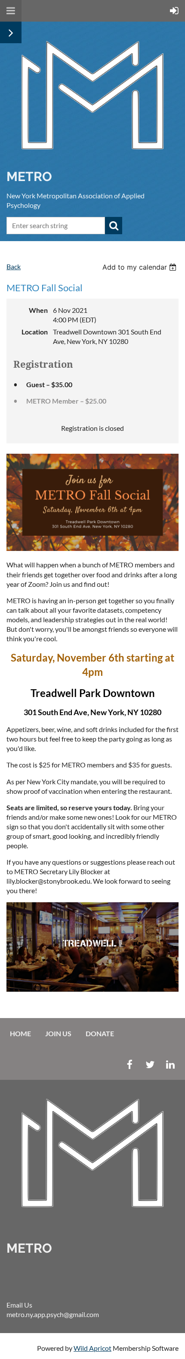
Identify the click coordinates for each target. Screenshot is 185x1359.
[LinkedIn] (170, 1064)
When (38, 310)
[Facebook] (130, 1064)
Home (20, 1033)
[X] (150, 1064)
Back (13, 266)
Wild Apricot (92, 1348)
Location (35, 332)
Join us (58, 1033)
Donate (100, 1033)
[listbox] (140, 267)
